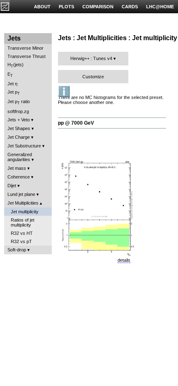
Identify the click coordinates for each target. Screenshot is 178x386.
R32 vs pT (21, 241)
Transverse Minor (25, 48)
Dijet (11, 185)
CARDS (130, 6)
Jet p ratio (18, 102)
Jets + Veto (18, 119)
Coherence (18, 176)
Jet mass (16, 168)
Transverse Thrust (26, 56)
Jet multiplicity (24, 211)
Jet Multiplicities (22, 202)
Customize (93, 76)
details (124, 260)
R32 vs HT (22, 233)
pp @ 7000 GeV (76, 123)
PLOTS (66, 6)
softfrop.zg (18, 111)
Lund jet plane (21, 194)
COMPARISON (97, 6)
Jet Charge (18, 137)
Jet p (13, 92)
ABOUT (42, 6)
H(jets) (15, 65)
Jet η (12, 83)
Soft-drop (16, 249)
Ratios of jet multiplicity (22, 222)
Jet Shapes (18, 128)
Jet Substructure (24, 145)
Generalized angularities (19, 157)
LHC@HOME (160, 6)
